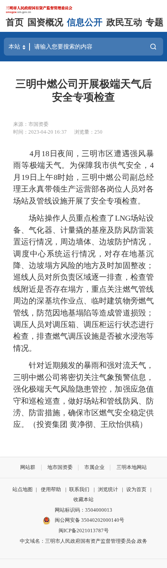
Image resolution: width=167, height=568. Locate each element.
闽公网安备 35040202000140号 (89, 520)
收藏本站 (83, 499)
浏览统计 (108, 489)
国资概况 (45, 22)
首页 (15, 22)
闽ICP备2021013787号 (84, 530)
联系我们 (79, 489)
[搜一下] (153, 46)
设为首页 (136, 489)
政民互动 (124, 22)
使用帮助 (51, 489)
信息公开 (85, 22)
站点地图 (22, 489)
